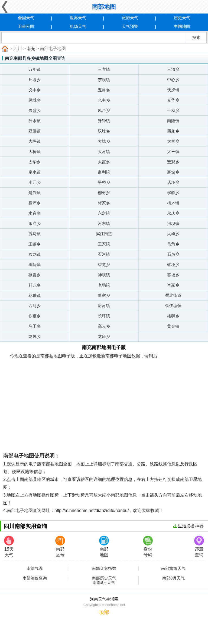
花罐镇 (34, 295)
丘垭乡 (34, 79)
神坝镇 (104, 274)
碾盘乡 (34, 274)
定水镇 (34, 172)
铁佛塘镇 (173, 305)
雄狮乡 (173, 316)
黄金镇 (173, 326)
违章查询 (199, 552)
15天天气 (9, 552)
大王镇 (173, 151)
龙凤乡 (34, 336)
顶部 (104, 612)
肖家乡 (173, 285)
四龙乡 (173, 131)
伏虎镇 (173, 90)
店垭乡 (173, 182)
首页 (4, 48)
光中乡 (104, 100)
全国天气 (26, 17)
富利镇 (104, 172)
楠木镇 (173, 203)
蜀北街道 (173, 295)
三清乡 (173, 69)
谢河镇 (104, 305)
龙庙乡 (104, 336)
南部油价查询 (34, 578)
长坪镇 (104, 316)
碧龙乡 (104, 264)
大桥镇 (34, 151)
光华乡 (173, 100)
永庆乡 (173, 213)
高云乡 (104, 326)
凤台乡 (104, 110)
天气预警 (130, 26)
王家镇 (104, 244)
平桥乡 (104, 182)
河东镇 (104, 223)
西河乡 (34, 305)
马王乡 (34, 326)
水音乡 (34, 213)
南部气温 (35, 568)
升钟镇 (104, 120)
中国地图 (182, 26)
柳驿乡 (173, 192)
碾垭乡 (173, 264)
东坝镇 (104, 79)
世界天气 (78, 17)
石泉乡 (173, 254)
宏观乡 (173, 161)
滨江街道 (104, 233)
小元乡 (34, 182)
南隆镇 (173, 120)
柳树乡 (104, 192)
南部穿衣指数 (104, 568)
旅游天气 (130, 17)
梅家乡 (104, 203)
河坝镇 (173, 223)
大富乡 (173, 141)
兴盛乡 (34, 110)
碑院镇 (34, 264)
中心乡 (173, 79)
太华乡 (34, 161)
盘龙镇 (34, 254)
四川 (17, 48)
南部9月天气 (104, 582)
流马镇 (34, 233)
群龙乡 (34, 285)
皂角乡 (173, 244)
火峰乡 (173, 233)
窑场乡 (173, 274)
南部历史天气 (104, 578)
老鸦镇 (104, 285)
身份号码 (148, 552)
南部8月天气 (173, 578)
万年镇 (34, 69)
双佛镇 (34, 131)
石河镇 (104, 254)
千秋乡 (173, 110)
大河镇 (104, 151)
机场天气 (78, 26)
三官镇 (104, 69)
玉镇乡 (34, 244)
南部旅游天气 (173, 568)
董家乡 (104, 295)
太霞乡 (104, 161)
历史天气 (182, 17)
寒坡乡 (173, 172)
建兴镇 (34, 192)
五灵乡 (104, 90)
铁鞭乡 (34, 316)
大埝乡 (104, 141)
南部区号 (60, 552)
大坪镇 (34, 141)
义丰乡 (34, 90)
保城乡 (34, 100)
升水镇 (34, 120)
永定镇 (104, 213)
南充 (31, 48)
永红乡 (34, 223)
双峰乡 (104, 131)
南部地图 (104, 552)
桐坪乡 (34, 203)
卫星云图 (26, 26)
